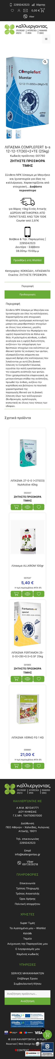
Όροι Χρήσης (27, 898)
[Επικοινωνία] (26, 10)
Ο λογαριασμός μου (27, 948)
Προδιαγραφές (28, 294)
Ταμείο (27, 938)
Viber (31, 16)
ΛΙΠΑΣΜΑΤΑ (42, 270)
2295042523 (21, 4)
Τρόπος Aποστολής (27, 893)
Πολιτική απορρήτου (27, 903)
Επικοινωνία (27, 883)
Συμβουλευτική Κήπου (27, 983)
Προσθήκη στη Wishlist (27, 260)
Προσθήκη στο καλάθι (16, 594)
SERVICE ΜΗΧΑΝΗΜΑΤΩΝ (27, 973)
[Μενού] (46, 39)
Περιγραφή (28, 286)
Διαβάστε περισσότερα (16, 507)
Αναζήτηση (27, 1001)
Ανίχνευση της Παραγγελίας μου (27, 943)
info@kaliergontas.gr (27, 854)
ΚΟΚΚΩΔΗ (27, 270)
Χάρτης (40, 4)
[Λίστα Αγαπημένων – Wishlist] (12, 10)
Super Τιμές (27, 923)
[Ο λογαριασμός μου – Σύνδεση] (19, 10)
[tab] (27, 286)
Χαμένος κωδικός (27, 954)
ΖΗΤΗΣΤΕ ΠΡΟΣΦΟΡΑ (33, 274)
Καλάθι (27, 933)
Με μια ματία (27, 507)
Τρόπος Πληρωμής (27, 888)
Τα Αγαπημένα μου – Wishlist (27, 928)
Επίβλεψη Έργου (27, 978)
